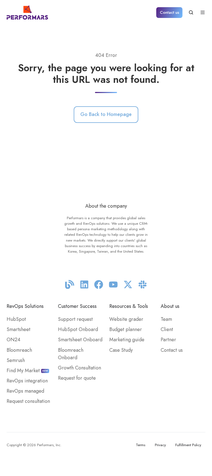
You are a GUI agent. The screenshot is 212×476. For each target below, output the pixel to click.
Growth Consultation (79, 367)
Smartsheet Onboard (80, 339)
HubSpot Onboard (78, 329)
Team (166, 319)
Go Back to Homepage (106, 114)
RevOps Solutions (25, 306)
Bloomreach (19, 350)
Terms (140, 445)
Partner (168, 339)
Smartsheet (18, 329)
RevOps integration (27, 380)
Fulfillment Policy (188, 445)
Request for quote (77, 378)
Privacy (160, 445)
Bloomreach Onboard (70, 354)
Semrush (16, 360)
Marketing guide (126, 339)
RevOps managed (25, 391)
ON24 (13, 339)
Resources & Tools (128, 306)
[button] (191, 12)
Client (167, 329)
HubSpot (16, 319)
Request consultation (28, 401)
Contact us (169, 12)
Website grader (126, 319)
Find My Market (27, 370)
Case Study (121, 350)
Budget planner (125, 329)
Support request (75, 319)
